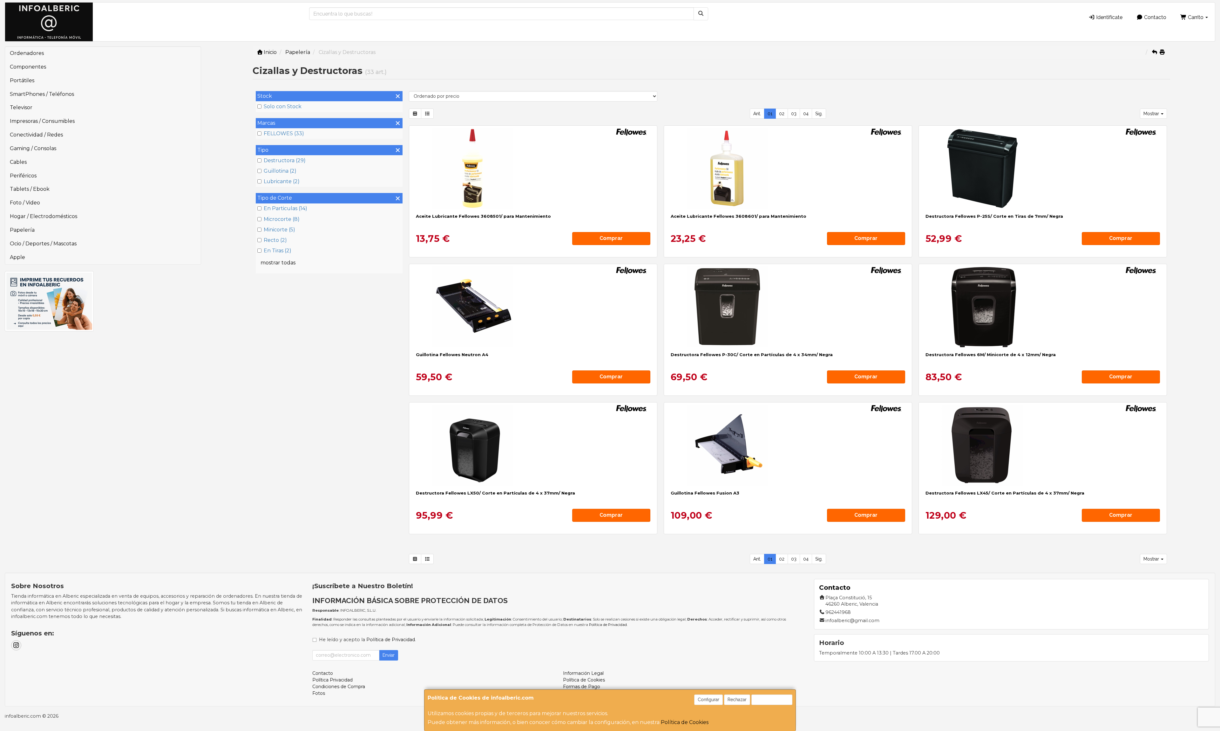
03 (793, 113)
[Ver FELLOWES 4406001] (533, 445)
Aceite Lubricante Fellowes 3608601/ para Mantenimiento (738, 216)
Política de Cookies (684, 722)
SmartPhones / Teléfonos (42, 94)
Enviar (389, 655)
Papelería (22, 230)
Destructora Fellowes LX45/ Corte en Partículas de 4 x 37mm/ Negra (1004, 492)
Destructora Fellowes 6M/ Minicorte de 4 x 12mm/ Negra (990, 354)
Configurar (708, 699)
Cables (18, 162)
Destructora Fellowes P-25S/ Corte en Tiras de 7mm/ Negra (994, 216)
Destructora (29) (285, 160)
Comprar (611, 238)
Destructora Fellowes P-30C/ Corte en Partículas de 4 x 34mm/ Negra (752, 354)
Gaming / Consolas (33, 148)
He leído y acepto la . (367, 639)
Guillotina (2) (280, 171)
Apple (17, 257)
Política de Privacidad (608, 624)
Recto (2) (275, 240)
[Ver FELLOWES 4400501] (1042, 445)
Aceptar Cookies (772, 699)
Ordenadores (27, 53)
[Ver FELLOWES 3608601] (787, 168)
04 (806, 113)
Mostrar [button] (1151, 113)
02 (781, 113)
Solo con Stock (283, 106)
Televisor (21, 107)
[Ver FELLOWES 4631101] (1042, 306)
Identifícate (1108, 17)
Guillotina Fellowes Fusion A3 (705, 492)
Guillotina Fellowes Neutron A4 (452, 354)
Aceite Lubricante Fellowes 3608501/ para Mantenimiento (483, 216)
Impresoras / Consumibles (42, 121)
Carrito (1196, 17)
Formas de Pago (581, 686)
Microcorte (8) (282, 219)
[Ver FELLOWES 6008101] (787, 306)
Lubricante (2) (282, 181)
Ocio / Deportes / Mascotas (43, 244)
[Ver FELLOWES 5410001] (533, 306)
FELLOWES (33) (284, 133)
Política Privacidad (332, 680)
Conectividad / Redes (36, 135)
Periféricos (23, 176)
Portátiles (22, 80)
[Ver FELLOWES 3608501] (533, 168)
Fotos (318, 693)
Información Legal (583, 673)
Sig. (819, 113)
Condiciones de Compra (338, 686)
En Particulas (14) (285, 208)
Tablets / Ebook (30, 189)
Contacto (1154, 17)
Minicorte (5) (279, 230)
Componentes (28, 67)
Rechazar (737, 699)
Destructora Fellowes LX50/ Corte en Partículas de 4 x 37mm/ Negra (495, 492)
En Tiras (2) (277, 251)
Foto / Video (25, 203)
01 (770, 113)
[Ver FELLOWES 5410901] (787, 445)
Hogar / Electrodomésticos (43, 216)
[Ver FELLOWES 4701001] (1042, 168)
